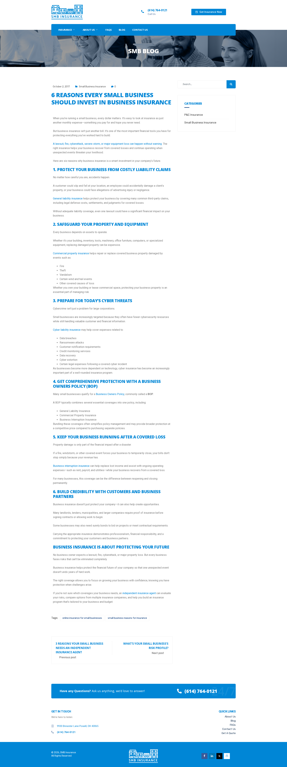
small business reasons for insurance (127, 618)
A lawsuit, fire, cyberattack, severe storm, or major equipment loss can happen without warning (107, 143)
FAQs (108, 29)
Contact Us (140, 29)
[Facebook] (204, 756)
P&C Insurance (193, 114)
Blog (122, 29)
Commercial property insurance (71, 253)
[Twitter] (219, 756)
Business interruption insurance (71, 465)
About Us (89, 29)
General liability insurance (68, 198)
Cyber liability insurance (67, 329)
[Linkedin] (212, 756)
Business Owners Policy (110, 394)
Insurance (65, 29)
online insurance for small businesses (82, 618)
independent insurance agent (139, 593)
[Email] (227, 756)
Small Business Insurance (92, 86)
